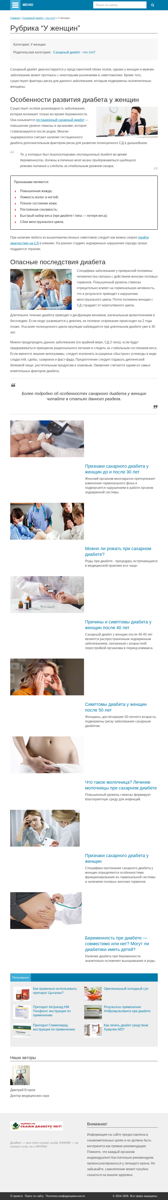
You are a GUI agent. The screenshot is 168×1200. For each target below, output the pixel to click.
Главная (15, 18)
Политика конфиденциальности (65, 1196)
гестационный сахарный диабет (60, 120)
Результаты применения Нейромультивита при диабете (127, 1009)
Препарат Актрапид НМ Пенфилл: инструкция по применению (52, 1011)
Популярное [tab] (20, 977)
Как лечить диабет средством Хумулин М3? (126, 1027)
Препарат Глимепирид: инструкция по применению (54, 1027)
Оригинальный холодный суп (126, 988)
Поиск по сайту (34, 1196)
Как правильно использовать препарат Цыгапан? (55, 991)
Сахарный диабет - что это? (39, 18)
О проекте (16, 1196)
